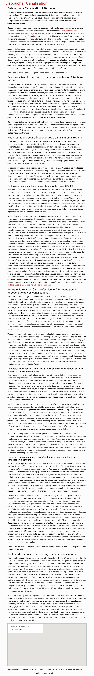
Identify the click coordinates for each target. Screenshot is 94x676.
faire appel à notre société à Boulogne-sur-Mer (30, 285)
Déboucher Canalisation (26, 3)
